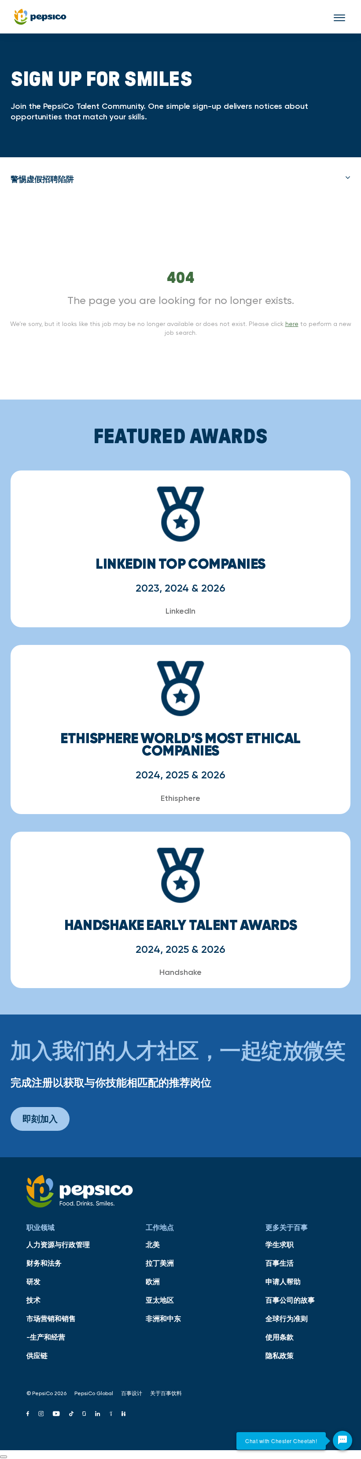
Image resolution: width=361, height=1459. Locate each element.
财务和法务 (44, 1263)
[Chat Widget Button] (342, 1440)
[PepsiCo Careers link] (40, 17)
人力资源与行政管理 (58, 1244)
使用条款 (279, 1337)
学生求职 (279, 1244)
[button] (180, 179)
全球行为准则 (286, 1318)
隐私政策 (279, 1355)
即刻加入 (40, 1118)
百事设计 (131, 1393)
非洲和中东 (163, 1318)
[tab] (180, 179)
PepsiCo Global (93, 1393)
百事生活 (279, 1263)
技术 (33, 1300)
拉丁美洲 (160, 1263)
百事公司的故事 (290, 1300)
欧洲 (153, 1281)
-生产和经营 (45, 1337)
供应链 (37, 1355)
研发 (33, 1281)
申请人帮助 (283, 1281)
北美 (153, 1244)
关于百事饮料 (166, 1393)
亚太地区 (160, 1300)
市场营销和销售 (51, 1318)
